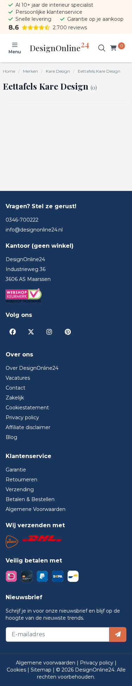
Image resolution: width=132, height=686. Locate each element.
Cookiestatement (27, 407)
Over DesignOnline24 (32, 368)
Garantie (16, 470)
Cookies (17, 670)
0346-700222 (22, 220)
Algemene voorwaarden (46, 663)
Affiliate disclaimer (28, 427)
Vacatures (18, 378)
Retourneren (21, 479)
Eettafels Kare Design (99, 71)
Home (9, 71)
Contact (15, 388)
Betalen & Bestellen (30, 499)
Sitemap (42, 670)
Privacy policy (22, 417)
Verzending (20, 489)
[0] (114, 48)
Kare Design (58, 71)
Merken (30, 71)
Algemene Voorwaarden (35, 509)
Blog (11, 437)
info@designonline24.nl (34, 230)
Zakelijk (15, 398)
